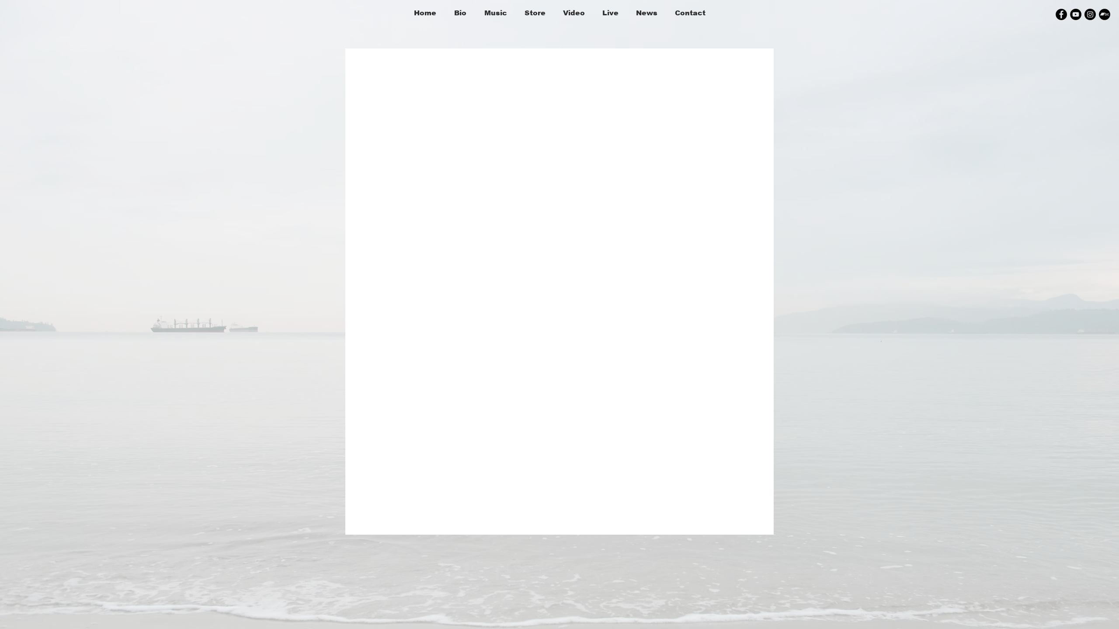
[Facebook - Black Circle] (1061, 14)
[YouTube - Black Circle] (1075, 14)
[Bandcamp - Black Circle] (1104, 14)
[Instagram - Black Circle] (1090, 14)
